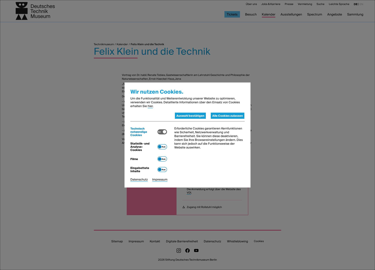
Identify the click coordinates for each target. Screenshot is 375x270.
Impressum (159, 179)
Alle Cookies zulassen (227, 115)
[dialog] (187, 135)
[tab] (143, 132)
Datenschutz (139, 179)
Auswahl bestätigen (190, 115)
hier (150, 106)
